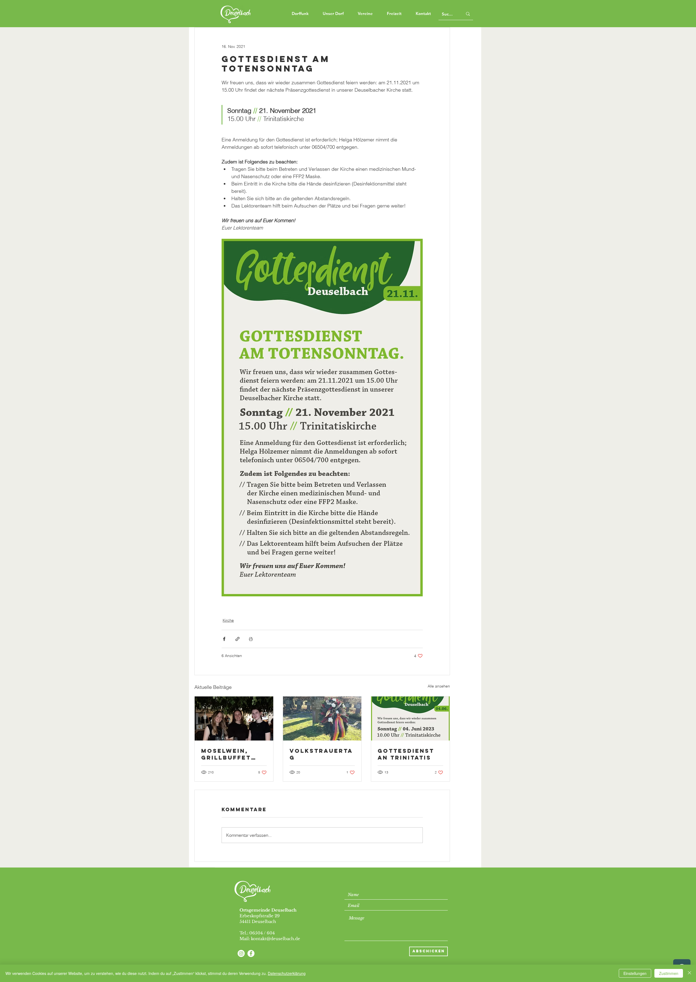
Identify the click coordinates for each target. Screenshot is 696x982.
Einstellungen (635, 973)
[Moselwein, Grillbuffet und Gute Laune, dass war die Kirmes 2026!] (234, 718)
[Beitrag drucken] (250, 639)
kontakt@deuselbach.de (275, 938)
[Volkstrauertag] (322, 718)
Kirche (228, 620)
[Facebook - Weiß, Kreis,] (250, 953)
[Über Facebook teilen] (224, 639)
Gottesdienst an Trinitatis (406, 754)
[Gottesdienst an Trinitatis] (410, 718)
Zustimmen (668, 973)
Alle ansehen (439, 686)
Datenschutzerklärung (287, 973)
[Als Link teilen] (237, 639)
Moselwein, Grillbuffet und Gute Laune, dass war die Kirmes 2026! (232, 754)
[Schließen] (689, 973)
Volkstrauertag (321, 754)
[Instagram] (241, 953)
